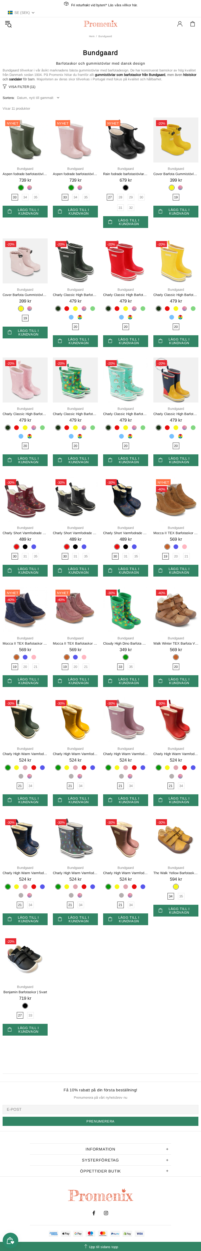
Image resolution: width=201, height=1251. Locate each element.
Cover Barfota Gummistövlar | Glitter (25, 295)
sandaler (15, 79)
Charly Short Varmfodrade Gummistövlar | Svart (75, 533)
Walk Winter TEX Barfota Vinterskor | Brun (175, 643)
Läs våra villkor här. (123, 5)
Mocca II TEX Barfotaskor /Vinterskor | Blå (25, 643)
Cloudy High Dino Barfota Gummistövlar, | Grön (125, 643)
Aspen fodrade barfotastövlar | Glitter (75, 174)
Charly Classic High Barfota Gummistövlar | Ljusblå (125, 414)
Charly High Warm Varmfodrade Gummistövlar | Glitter (125, 873)
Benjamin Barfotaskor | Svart (25, 992)
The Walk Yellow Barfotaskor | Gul (175, 873)
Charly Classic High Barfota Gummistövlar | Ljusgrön (75, 414)
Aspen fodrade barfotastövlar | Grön (25, 174)
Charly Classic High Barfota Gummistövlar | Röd (125, 295)
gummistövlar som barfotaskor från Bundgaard (130, 75)
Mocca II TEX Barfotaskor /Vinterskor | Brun (175, 533)
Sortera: (9, 98)
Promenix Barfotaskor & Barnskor (100, 23)
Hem (91, 36)
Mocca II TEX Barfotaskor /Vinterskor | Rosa (75, 643)
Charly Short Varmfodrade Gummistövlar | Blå (125, 533)
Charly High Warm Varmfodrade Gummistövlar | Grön (25, 754)
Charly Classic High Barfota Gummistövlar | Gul (175, 295)
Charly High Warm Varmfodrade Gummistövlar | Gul (75, 754)
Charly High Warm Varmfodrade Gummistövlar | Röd (175, 754)
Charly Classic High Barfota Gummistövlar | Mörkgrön (75, 295)
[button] (21, 12)
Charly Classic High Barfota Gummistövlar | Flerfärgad (175, 414)
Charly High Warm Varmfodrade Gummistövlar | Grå (75, 873)
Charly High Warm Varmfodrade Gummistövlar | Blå (25, 873)
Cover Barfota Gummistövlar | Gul (175, 174)
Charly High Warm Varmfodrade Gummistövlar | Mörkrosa (125, 754)
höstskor (189, 75)
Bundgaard (25, 169)
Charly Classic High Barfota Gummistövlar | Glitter (25, 414)
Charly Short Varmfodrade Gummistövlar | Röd (25, 533)
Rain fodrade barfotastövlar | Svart (125, 174)
